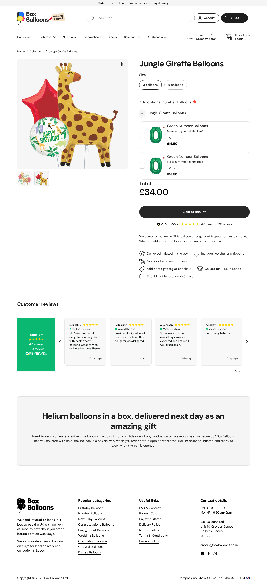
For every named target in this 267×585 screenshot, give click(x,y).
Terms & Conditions (153, 536)
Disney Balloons (89, 552)
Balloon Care (148, 513)
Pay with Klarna (150, 519)
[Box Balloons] (41, 18)
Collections (37, 51)
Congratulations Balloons (96, 524)
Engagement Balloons (93, 530)
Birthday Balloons (90, 508)
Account (209, 18)
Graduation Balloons (92, 541)
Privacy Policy (149, 541)
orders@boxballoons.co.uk (219, 545)
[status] (133, 3)
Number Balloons (90, 513)
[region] (153, 341)
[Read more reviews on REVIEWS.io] (36, 354)
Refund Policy (149, 530)
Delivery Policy (149, 524)
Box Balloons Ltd (56, 578)
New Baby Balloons (91, 519)
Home (21, 51)
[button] (237, 37)
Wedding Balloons (91, 536)
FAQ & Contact (150, 508)
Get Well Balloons (91, 547)
